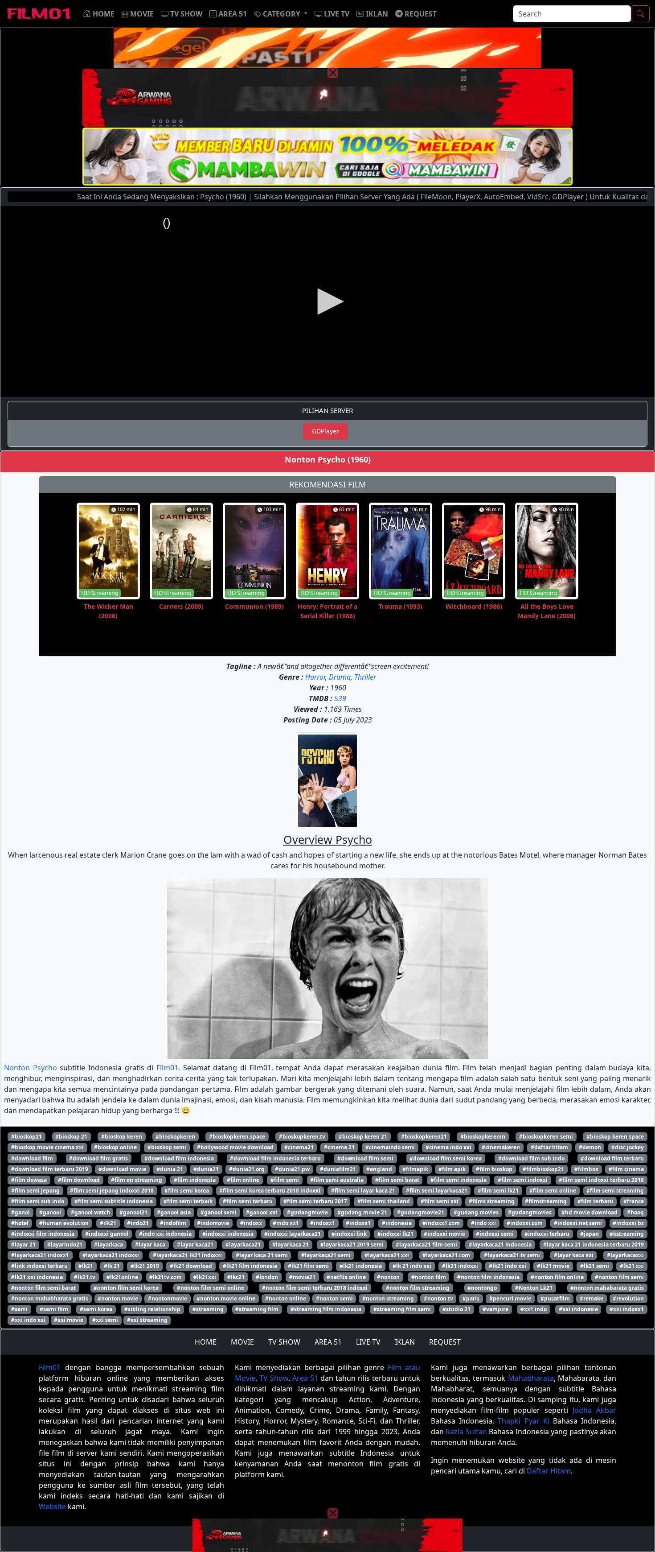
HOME (206, 1342)
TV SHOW (284, 1342)
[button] (280, 14)
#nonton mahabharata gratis (49, 1298)
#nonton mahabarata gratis (607, 1288)
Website (52, 1506)
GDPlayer (325, 431)
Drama (340, 677)
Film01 (167, 1068)
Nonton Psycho (30, 1068)
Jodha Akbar (594, 1410)
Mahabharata (531, 1378)
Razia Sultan (466, 1431)
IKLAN (405, 1342)
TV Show (273, 1378)
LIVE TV (368, 1342)
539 (340, 698)
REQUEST (445, 1342)
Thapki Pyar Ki (523, 1421)
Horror (315, 677)
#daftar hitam (549, 1147)
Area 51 (305, 1378)
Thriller (365, 677)
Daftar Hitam (549, 1471)
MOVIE (242, 1342)
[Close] (333, 72)
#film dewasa (29, 1180)
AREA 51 (328, 1342)
